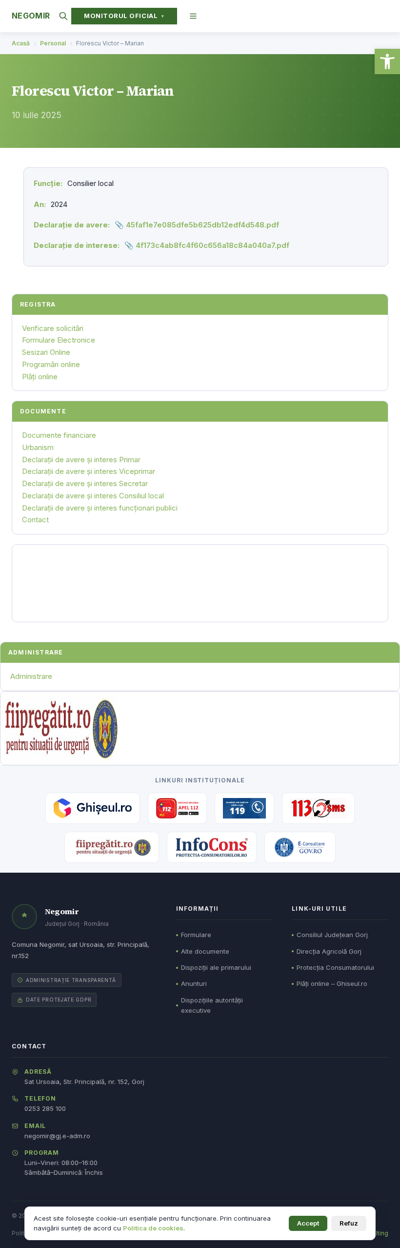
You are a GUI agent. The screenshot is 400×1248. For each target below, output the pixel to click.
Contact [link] (35, 519)
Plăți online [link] (40, 376)
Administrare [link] (31, 676)
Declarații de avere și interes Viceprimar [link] (88, 471)
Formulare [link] (196, 935)
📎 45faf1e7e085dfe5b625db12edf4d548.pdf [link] (197, 224)
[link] (387, 61)
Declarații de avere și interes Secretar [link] (85, 483)
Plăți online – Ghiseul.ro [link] (332, 983)
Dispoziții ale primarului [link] (216, 967)
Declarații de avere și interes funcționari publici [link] (100, 507)
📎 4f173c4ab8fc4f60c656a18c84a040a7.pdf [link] (206, 245)
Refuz (349, 1223)
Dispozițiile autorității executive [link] (212, 1005)
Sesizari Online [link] (46, 352)
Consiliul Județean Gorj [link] (332, 935)
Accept (308, 1223)
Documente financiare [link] (59, 435)
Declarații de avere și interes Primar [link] (81, 459)
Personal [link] (53, 43)
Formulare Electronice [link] (58, 340)
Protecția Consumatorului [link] (335, 967)
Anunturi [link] (194, 983)
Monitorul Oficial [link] (124, 16)
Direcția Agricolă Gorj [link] (329, 951)
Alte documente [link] (205, 951)
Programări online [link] (51, 364)
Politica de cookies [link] (153, 1228)
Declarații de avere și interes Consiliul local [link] (93, 495)
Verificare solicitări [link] (52, 328)
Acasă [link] (21, 43)
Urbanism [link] (38, 447)
